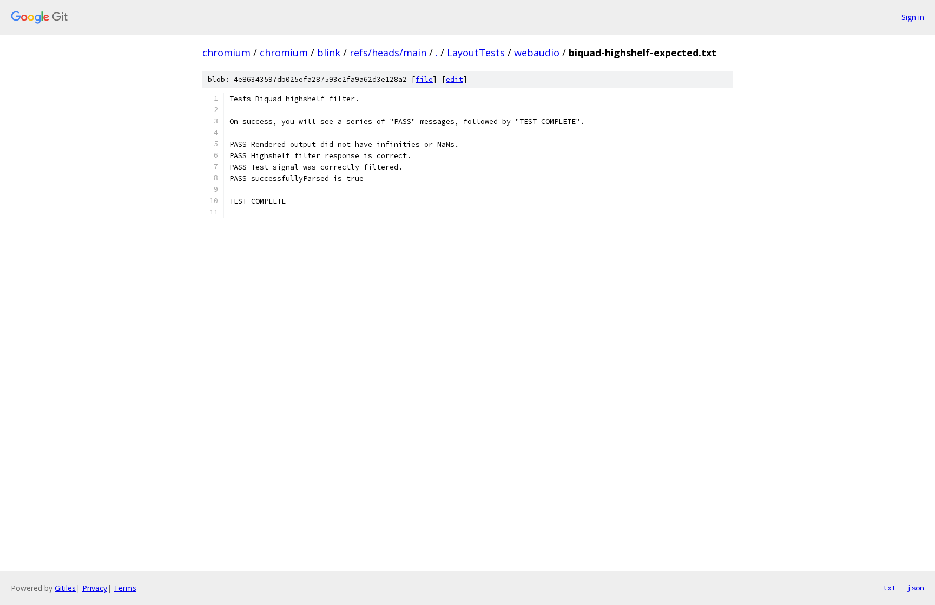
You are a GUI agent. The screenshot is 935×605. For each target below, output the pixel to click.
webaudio (536, 52)
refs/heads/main (388, 52)
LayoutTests (476, 52)
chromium (226, 52)
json (915, 588)
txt (889, 588)
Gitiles (65, 588)
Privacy (94, 588)
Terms (125, 588)
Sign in (912, 17)
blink (328, 52)
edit (454, 79)
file (424, 79)
